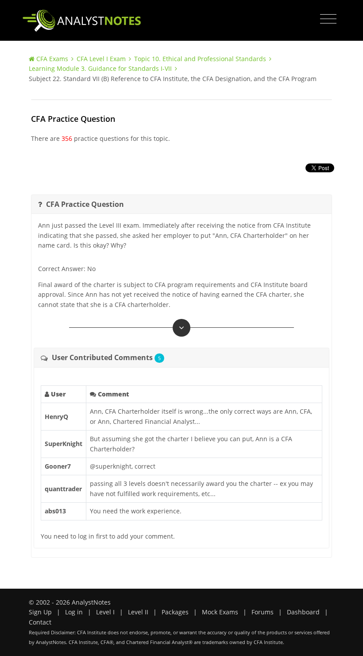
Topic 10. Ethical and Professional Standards (200, 58)
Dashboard (303, 612)
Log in (74, 612)
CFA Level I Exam (101, 58)
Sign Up (40, 612)
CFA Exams (52, 58)
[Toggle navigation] (328, 19)
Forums (262, 612)
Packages (175, 612)
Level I (105, 612)
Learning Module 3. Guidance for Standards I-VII (100, 68)
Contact (40, 622)
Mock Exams (220, 612)
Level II (138, 612)
